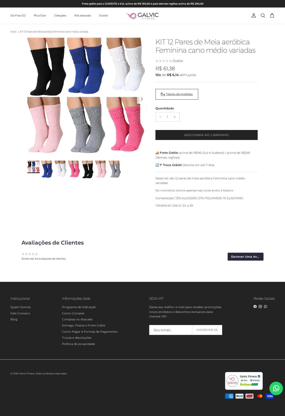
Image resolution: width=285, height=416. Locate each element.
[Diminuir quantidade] (159, 116)
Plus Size (40, 15)
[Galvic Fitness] (142, 16)
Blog (14, 319)
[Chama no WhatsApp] (276, 388)
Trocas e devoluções (76, 338)
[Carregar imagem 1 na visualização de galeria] (86, 97)
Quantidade (164, 108)
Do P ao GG (18, 15)
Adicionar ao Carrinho (206, 135)
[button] (169, 61)
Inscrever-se (207, 329)
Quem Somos (20, 307)
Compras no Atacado (77, 319)
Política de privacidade (78, 344)
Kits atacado (82, 15)
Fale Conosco (20, 313)
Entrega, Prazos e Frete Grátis (83, 325)
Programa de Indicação (79, 307)
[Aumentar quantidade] (175, 116)
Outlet (103, 15)
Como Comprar (73, 313)
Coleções (60, 15)
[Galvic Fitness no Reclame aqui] (244, 388)
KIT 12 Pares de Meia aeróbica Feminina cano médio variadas (54, 31)
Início (13, 31)
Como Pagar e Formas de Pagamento (90, 332)
